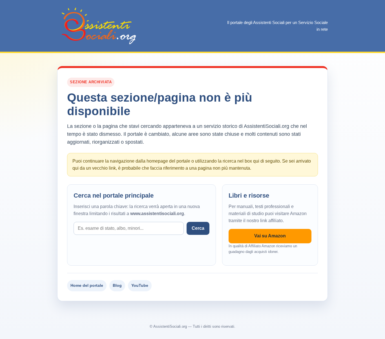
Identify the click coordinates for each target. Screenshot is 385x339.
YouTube (139, 285)
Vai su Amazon (270, 235)
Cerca (198, 228)
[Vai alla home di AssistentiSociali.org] (99, 25)
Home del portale (86, 285)
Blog (117, 285)
